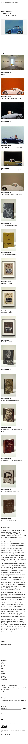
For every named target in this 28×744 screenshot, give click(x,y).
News (2, 667)
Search (3, 670)
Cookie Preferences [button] (6, 681)
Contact (3, 673)
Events (3, 665)
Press (2, 668)
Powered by (6, 735)
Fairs (2, 663)
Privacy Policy (4, 678)
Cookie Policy (4, 679)
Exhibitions (4, 660)
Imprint (3, 676)
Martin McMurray (6, 644)
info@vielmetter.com (6, 691)
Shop (2, 671)
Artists (2, 662)
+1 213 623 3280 (5, 689)
